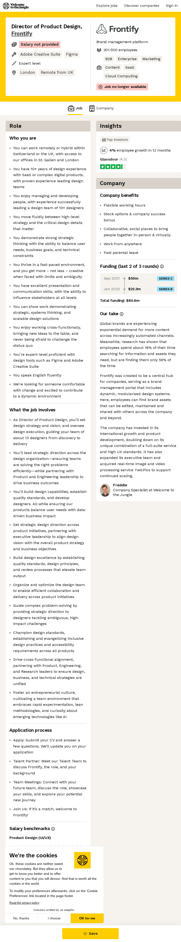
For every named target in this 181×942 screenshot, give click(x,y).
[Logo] (16, 6)
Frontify (21, 33)
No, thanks (21, 918)
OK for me (87, 918)
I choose (54, 918)
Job (79, 108)
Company (105, 108)
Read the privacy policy (24, 903)
